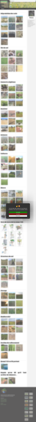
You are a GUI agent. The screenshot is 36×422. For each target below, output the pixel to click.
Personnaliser (18, 215)
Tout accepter (18, 212)
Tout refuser (18, 214)
